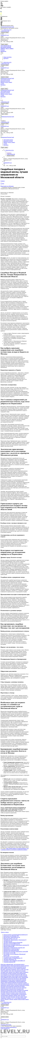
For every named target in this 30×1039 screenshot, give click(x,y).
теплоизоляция (4, 995)
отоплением (10, 983)
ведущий (13, 967)
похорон (27, 985)
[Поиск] (2, 53)
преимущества (17, 986)
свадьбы (19, 991)
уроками (9, 998)
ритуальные (25, 990)
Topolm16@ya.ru (5, 35)
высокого (23, 968)
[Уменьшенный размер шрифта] (1, 2)
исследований (4, 974)
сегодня (23, 991)
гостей (21, 969)
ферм (19, 998)
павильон (20, 983)
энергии (20, 999)
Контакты (3, 51)
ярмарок (3, 1000)
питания (17, 985)
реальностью (9, 990)
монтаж (9, 980)
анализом (18, 964)
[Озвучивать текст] (1, 22)
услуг (12, 998)
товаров (15, 995)
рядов (7, 991)
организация (20, 982)
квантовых (9, 976)
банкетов (18, 965)
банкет (8, 965)
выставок (3, 969)
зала (14, 972)
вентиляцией (19, 967)
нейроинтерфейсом (20, 981)
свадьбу (15, 991)
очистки (15, 983)
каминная (17, 974)
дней (10, 970)
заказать (11, 972)
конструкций (11, 977)
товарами (10, 995)
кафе (21, 974)
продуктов (18, 987)
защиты (17, 972)
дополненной (17, 970)
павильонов (26, 983)
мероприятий (23, 978)
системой (3, 992)
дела (25, 969)
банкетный (13, 965)
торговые (3, 996)
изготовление (4, 973)
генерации (13, 969)
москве (13, 980)
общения (14, 982)
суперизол (3, 994)
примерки (3, 987)
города (18, 969)
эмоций (16, 999)
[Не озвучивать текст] (1, 24)
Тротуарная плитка (6, 45)
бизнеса (23, 965)
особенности (4, 983)
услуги (16, 998)
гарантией (8, 969)
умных (25, 996)
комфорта (5, 977)
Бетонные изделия (6, 47)
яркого (27, 999)
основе (25, 982)
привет (23, 986)
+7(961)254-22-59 (7, 29)
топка (18, 995)
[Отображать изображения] (1, 17)
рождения (3, 991)
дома (12, 970)
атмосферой (3, 965)
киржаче (25, 976)
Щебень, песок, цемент (7, 48)
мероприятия (4, 980)
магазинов (3, 978)
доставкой (3, 972)
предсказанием (9, 986)
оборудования (8, 982)
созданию (12, 992)
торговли (23, 995)
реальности (3, 990)
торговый (8, 996)
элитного (6, 999)
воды (8, 968)
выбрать (19, 968)
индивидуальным (12, 973)
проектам (24, 987)
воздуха (12, 968)
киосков (21, 976)
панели (12, 985)
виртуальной (4, 968)
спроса (16, 992)
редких (15, 990)
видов (24, 967)
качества (25, 974)
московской (18, 980)
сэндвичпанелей (14, 994)
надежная (23, 980)
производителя (12, 989)
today (12, 964)
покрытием (22, 985)
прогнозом (8, 987)
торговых (13, 996)
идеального (25, 972)
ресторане (19, 990)
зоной (20, 972)
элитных (11, 999)
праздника (3, 986)
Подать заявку (4, 44)
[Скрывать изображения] (1, 19)
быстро (27, 965)
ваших (9, 967)
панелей (8, 985)
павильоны (3, 985)
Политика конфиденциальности (9, 1027)
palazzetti (8, 964)
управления (3, 998)
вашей (6, 967)
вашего (2, 967)
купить (19, 977)
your (15, 964)
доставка (23, 970)
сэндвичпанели (22, 994)
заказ (7, 972)
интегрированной (21, 973)
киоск (13, 976)
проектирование (5, 989)
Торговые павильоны (6, 1024)
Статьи (3, 50)
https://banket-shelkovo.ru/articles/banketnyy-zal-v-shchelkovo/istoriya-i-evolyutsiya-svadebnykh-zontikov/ (15, 849)
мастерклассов (9, 978)
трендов (18, 996)
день (27, 969)
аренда (22, 964)
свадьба (11, 991)
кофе (16, 977)
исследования (11, 974)
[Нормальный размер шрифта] (2, 4)
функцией (23, 998)
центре (2, 999)
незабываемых (12, 981)
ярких (23, 999)
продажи (13, 987)
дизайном (6, 970)
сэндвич (8, 994)
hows (4, 964)
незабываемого (4, 981)
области (3, 982)
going (2, 964)
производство (20, 989)
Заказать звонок (4, 32)
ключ (2, 977)
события (8, 992)
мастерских (16, 978)
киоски (17, 976)
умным (21, 996)
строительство (22, 992)
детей (2, 970)
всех (15, 968)
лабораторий (25, 977)
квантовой (3, 976)
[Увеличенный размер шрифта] (2, 5)
